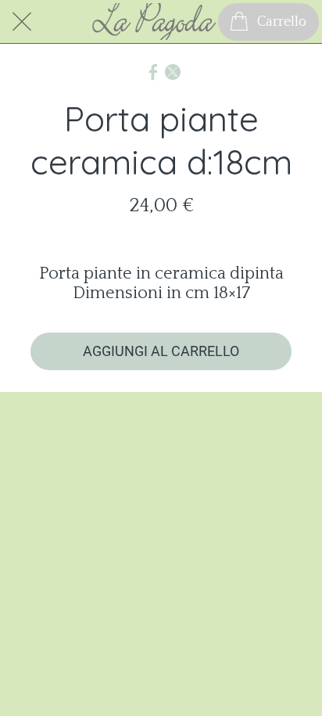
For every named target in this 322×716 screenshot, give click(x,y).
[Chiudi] (22, 22)
